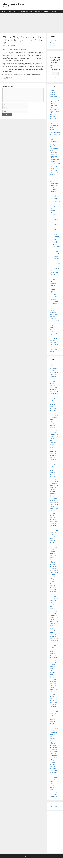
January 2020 (53, 500)
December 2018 (54, 525)
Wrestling (52, 351)
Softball (53, 289)
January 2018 (53, 546)
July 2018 (52, 534)
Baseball (53, 191)
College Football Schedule (56, 229)
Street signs (53, 312)
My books (52, 129)
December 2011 (53, 683)
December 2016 (54, 570)
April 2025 (52, 385)
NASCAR (55, 189)
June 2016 (52, 581)
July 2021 (52, 466)
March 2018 (52, 542)
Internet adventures (54, 109)
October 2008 (53, 755)
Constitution (54, 154)
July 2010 (52, 715)
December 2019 (54, 502)
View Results (55, 77)
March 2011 (52, 700)
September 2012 (54, 666)
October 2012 (53, 664)
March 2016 (53, 587)
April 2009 (52, 743)
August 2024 (53, 398)
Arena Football (55, 183)
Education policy (55, 159)
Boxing (53, 210)
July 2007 (52, 783)
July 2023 (52, 421)
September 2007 (54, 779)
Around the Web (54, 94)
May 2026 (52, 365)
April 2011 (52, 698)
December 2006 (54, 796)
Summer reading (54, 314)
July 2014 (52, 625)
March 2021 (52, 474)
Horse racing (54, 272)
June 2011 (52, 694)
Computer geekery (54, 100)
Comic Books (53, 98)
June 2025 (52, 381)
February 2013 (53, 657)
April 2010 (52, 721)
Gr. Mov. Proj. (53, 40)
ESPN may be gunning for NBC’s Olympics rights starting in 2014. (18, 49)
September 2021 (54, 463)
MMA (52, 278)
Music (51, 127)
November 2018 (54, 527)
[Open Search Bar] (61, 11)
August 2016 (53, 578)
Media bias (52, 116)
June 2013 (52, 649)
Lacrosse (53, 274)
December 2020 (54, 480)
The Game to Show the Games (41, 11)
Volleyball (53, 310)
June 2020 (52, 491)
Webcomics (15, 11)
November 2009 (54, 730)
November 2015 (54, 595)
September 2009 (54, 734)
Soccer (53, 285)
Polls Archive (53, 78)
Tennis (53, 307)
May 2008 (52, 764)
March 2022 (53, 451)
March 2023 (53, 429)
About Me (52, 92)
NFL (54, 244)
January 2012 (53, 681)
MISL (52, 276)
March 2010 (53, 723)
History (51, 107)
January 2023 (53, 432)
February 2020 (53, 498)
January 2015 (53, 613)
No (51, 67)
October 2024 (53, 395)
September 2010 (54, 711)
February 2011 (53, 702)
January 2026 (53, 370)
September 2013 (54, 644)
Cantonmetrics (54, 11)
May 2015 (52, 606)
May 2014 (52, 629)
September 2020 (54, 485)
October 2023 (53, 417)
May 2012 (52, 674)
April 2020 (52, 495)
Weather (52, 329)
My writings (52, 145)
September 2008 (54, 757)
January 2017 (53, 568)
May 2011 (52, 696)
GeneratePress (39, 856)
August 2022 (53, 442)
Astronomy (54, 179)
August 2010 (53, 713)
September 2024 (54, 397)
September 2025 (54, 378)
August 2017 (53, 555)
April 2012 (52, 676)
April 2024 (52, 406)
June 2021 (52, 468)
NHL (52, 281)
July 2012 (52, 670)
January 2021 (53, 478)
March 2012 (52, 678)
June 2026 (52, 363)
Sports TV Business (27, 74)
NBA (54, 205)
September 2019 (54, 508)
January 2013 (53, 659)
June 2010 (52, 717)
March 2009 (53, 745)
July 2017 (52, 557)
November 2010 (54, 708)
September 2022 (54, 440)
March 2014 (53, 632)
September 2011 (54, 689)
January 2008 (53, 772)
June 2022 (52, 446)
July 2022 (52, 444)
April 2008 (52, 766)
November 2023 (54, 415)
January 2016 (53, 591)
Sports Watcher (55, 305)
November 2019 (54, 504)
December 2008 (54, 751)
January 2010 (53, 727)
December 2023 (54, 414)
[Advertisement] (31, 22)
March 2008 (53, 768)
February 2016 (53, 589)
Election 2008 (54, 161)
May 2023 (52, 425)
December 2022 (54, 434)
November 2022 (54, 436)
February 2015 (53, 612)
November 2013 (54, 640)
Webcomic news (55, 336)
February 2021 (53, 476)
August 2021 (53, 464)
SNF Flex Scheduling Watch (27, 11)
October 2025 (53, 376)
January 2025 (53, 389)
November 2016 (54, 572)
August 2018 (53, 532)
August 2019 (53, 510)
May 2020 (52, 493)
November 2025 (54, 374)
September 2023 (54, 419)
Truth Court (52, 316)
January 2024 (53, 412)
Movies (51, 122)
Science (52, 178)
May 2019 (52, 515)
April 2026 (52, 366)
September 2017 (54, 553)
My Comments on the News (16, 74)
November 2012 (54, 662)
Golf (52, 270)
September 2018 (54, 530)
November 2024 (54, 393)
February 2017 (53, 566)
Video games (53, 327)
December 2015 (54, 593)
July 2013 (52, 647)
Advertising (54, 333)
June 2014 (52, 627)
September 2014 (54, 621)
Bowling (53, 208)
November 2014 (54, 617)
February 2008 (53, 770)
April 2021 (52, 472)
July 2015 (52, 602)
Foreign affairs (54, 167)
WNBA (54, 206)
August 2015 (53, 600)
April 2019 (52, 517)
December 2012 (54, 661)
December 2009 (54, 728)
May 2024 (52, 404)
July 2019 (52, 512)
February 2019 (53, 521)
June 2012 (52, 672)
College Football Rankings (56, 224)
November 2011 (53, 685)
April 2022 (52, 449)
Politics (51, 150)
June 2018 (52, 536)
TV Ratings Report (55, 320)
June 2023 (52, 423)
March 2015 (52, 610)
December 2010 (54, 706)
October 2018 (53, 529)
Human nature (54, 148)
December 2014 (54, 615)
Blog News (54, 334)
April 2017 (52, 562)
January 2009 (53, 749)
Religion (52, 176)
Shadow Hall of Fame (58, 251)
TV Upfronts (54, 325)
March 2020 (53, 497)
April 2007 (52, 789)
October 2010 (53, 710)
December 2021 (54, 457)
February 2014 (53, 634)
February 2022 (53, 453)
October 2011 (53, 687)
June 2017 (52, 559)
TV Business (53, 318)
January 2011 (53, 704)
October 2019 (53, 506)
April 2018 (52, 540)
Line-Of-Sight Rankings (56, 241)
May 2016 (52, 583)
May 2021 (52, 470)
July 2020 (52, 489)
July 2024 (52, 400)
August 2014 (53, 623)
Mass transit (53, 114)
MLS (54, 287)
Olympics (53, 283)
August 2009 (53, 736)
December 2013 (54, 638)
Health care (54, 168)
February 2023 (53, 431)
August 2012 (53, 668)
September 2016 (54, 576)
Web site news (53, 331)
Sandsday (55, 338)
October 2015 (53, 596)
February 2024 (53, 410)
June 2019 (52, 513)
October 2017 (53, 551)
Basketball (53, 193)
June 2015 (52, 604)
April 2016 (52, 585)
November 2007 (54, 776)
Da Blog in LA (6, 78)
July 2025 (52, 380)
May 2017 (52, 561)
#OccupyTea (54, 152)
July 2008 (52, 760)
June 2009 (52, 740)
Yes (52, 65)
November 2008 (54, 753)
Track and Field (55, 308)
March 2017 (52, 564)
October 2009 (53, 732)
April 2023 (52, 427)
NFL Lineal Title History (8, 77)
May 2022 (52, 448)
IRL (53, 187)
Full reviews (54, 342)
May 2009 (52, 742)
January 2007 (53, 794)
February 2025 (53, 387)
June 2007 (52, 785)
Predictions (52, 174)
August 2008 (53, 759)
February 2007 (53, 793)
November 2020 (54, 481)
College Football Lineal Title (57, 219)
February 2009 (53, 747)
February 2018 (53, 544)
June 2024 (52, 402)
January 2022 (53, 455)
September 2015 (54, 598)
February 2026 (53, 368)
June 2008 (52, 762)
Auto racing (54, 185)
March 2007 (53, 791)
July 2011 (52, 693)
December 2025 (54, 372)
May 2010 (52, 719)
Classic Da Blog (7, 74)
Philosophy (52, 146)
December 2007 (54, 774)
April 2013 (52, 653)
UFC (54, 279)
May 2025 (52, 383)
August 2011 (53, 691)
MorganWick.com (14, 4)
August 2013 (53, 645)
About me (3, 11)
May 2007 (52, 787)
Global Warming (54, 105)
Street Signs (53, 44)
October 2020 (53, 483)
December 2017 (54, 547)
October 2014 (53, 619)
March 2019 (53, 519)
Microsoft (53, 101)
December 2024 (54, 391)
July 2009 (52, 738)
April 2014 (52, 630)
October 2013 (53, 642)
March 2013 (53, 655)
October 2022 (53, 438)
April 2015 (52, 608)
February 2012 (53, 679)
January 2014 (53, 636)
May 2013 (52, 651)
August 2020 (53, 487)
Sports (9, 11)
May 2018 (52, 538)
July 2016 (52, 579)
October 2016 (53, 574)
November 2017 (54, 549)
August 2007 (53, 781)
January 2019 (53, 523)
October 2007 (53, 777)
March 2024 (53, 408)
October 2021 (53, 461)
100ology (52, 90)
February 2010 (53, 725)
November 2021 (54, 459)
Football (53, 212)
